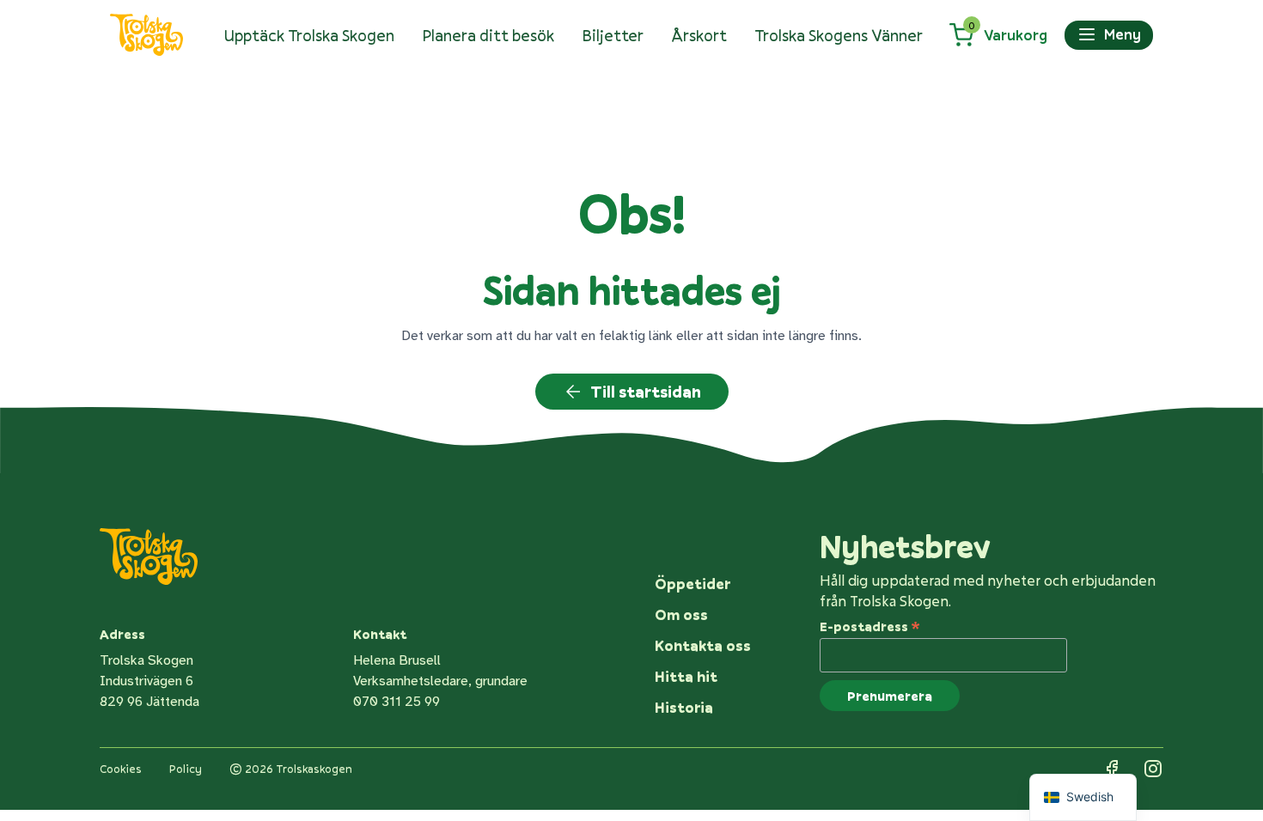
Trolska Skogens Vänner (838, 35)
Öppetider (692, 583)
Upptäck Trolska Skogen (309, 35)
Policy (185, 768)
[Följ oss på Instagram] (1153, 768)
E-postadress (870, 625)
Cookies (121, 768)
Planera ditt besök (488, 35)
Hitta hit (686, 676)
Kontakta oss (703, 645)
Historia (684, 707)
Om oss (681, 614)
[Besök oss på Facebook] (1111, 768)
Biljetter (613, 35)
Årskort (699, 35)
